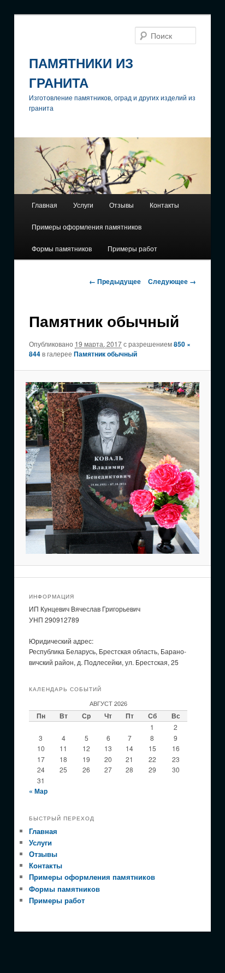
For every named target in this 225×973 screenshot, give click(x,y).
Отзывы (121, 204)
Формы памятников (62, 248)
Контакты (164, 204)
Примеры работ (132, 248)
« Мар (38, 791)
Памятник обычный (105, 354)
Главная (44, 204)
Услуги (83, 204)
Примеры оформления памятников (86, 226)
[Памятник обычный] (112, 468)
